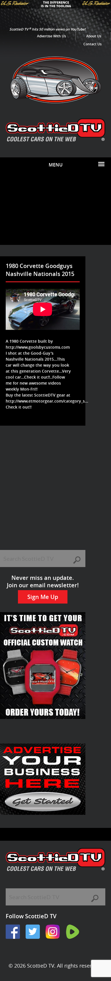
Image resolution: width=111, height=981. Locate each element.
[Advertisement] (55, 208)
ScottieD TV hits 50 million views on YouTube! (47, 29)
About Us (93, 36)
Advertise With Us (51, 36)
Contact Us (92, 44)
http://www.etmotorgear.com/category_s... (47, 401)
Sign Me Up (42, 597)
